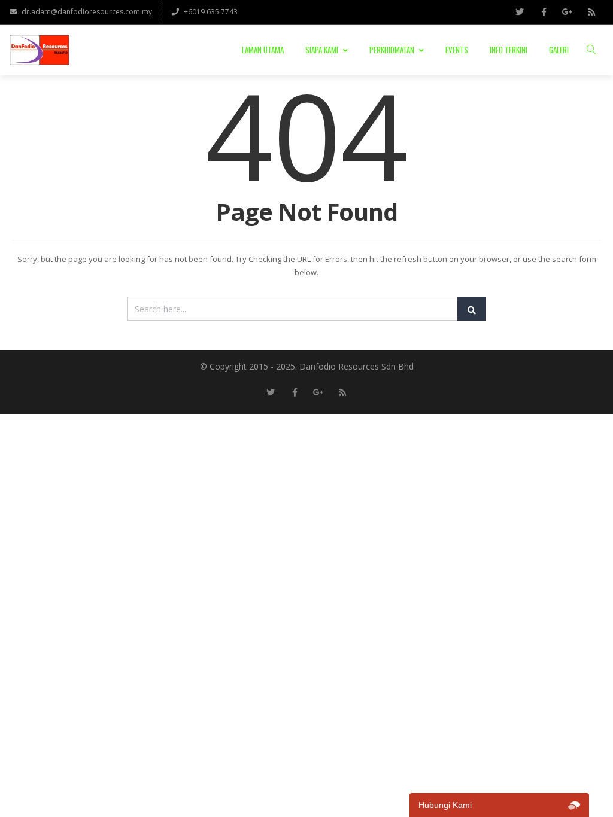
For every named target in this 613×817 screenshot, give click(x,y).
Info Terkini (508, 50)
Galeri (559, 50)
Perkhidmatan (391, 50)
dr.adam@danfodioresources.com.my (87, 12)
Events (456, 50)
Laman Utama (263, 50)
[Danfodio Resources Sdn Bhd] (39, 50)
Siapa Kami (321, 50)
